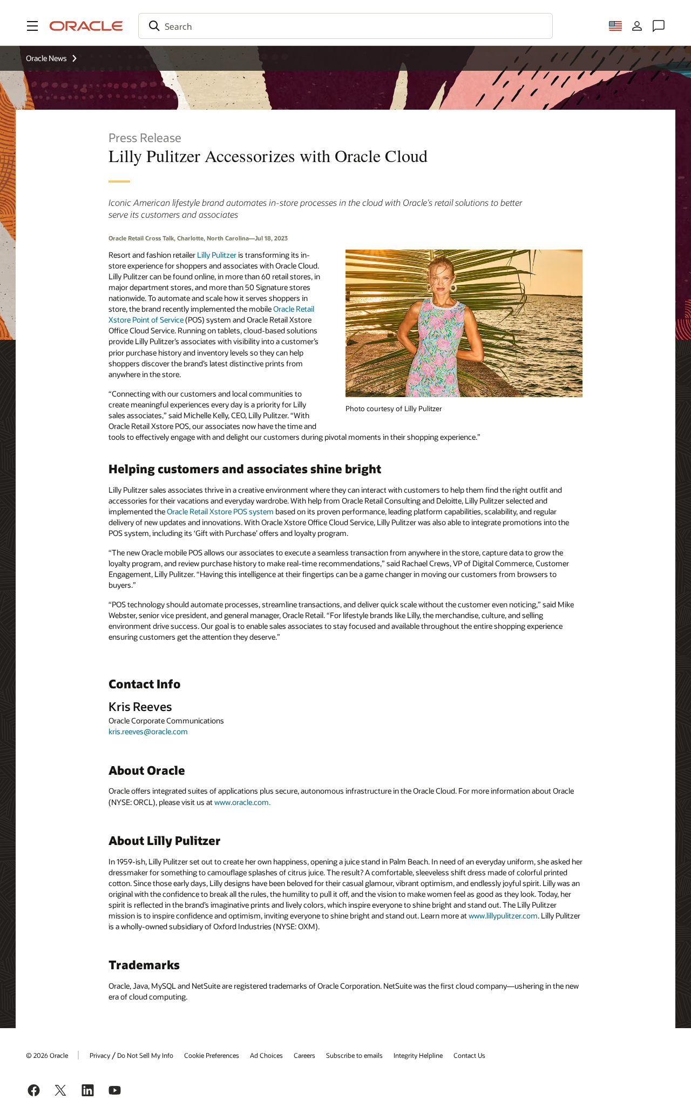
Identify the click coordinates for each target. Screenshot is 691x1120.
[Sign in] (637, 25)
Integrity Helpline (418, 1055)
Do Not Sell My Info (145, 1055)
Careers (304, 1055)
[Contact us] (658, 25)
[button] (32, 25)
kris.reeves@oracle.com (148, 731)
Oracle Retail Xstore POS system (220, 511)
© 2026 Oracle (47, 1055)
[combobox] (345, 26)
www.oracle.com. (242, 802)
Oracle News (46, 58)
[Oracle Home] (86, 26)
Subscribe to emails (354, 1055)
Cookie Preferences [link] (211, 1055)
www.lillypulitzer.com (503, 915)
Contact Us (469, 1055)
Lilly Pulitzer (216, 255)
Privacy (100, 1055)
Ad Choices (266, 1055)
